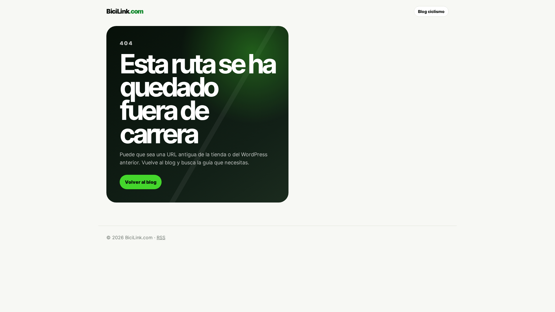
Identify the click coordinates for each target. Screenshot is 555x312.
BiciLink (124, 11)
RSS (161, 237)
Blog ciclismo (431, 11)
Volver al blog (140, 182)
